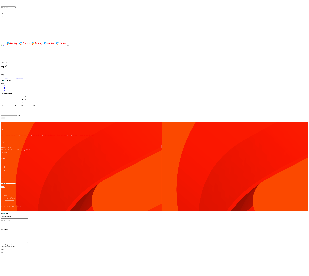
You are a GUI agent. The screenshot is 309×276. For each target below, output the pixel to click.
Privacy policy (8, 197)
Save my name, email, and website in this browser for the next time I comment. (22, 105)
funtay (6, 78)
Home (5, 195)
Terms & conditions (9, 200)
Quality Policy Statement (11, 198)
